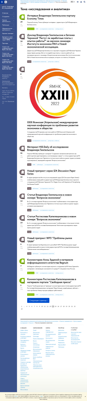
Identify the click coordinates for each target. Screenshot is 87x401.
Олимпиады (36, 336)
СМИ (37, 29)
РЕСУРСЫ (61, 328)
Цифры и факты (24, 330)
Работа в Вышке (24, 389)
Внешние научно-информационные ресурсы (50, 354)
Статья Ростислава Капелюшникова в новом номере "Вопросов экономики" (51, 218)
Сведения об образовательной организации (24, 374)
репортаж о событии (53, 61)
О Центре (5, 13)
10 (42, 306)
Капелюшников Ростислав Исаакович (7, 82)
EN (74, 1)
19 (66, 306)
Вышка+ (35, 341)
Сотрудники (5, 16)
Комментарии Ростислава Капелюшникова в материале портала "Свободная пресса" (51, 280)
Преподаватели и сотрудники (24, 341)
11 (45, 306)
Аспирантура (36, 347)
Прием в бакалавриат (38, 338)
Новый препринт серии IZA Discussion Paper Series (51, 172)
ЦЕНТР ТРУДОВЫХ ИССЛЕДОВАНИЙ (8, 7)
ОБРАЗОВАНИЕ (37, 328)
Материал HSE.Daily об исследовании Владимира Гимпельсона (47, 148)
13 (50, 306)
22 (74, 306)
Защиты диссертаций (51, 344)
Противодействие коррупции (24, 359)
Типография (61, 340)
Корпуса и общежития (23, 345)
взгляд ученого (59, 29)
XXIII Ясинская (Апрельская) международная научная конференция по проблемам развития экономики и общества (52, 125)
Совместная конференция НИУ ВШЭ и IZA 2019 (7, 54)
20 (69, 306)
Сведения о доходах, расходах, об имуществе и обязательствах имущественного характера (25, 366)
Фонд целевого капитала (24, 355)
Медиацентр (61, 342)
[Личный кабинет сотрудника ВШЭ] (81, 2)
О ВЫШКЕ (23, 328)
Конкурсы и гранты (50, 350)
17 (61, 306)
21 (72, 306)
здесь (16, 396)
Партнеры (5, 43)
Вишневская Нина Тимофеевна (6, 75)
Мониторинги (49, 338)
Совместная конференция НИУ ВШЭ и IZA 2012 (7, 67)
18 (64, 306)
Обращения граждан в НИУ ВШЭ (25, 351)
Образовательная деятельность (7, 29)
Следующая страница (37, 300)
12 (47, 306)
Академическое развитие (49, 347)
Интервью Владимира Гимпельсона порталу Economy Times (51, 17)
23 (22, 309)
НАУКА (48, 328)
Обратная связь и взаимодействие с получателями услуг (38, 366)
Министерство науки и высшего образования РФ (76, 334)
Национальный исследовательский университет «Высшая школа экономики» (39, 321)
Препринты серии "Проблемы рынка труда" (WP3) (7, 38)
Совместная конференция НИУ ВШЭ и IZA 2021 (7, 48)
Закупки (22, 348)
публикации (40, 164)
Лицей (34, 330)
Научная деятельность (6, 20)
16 (58, 306)
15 (55, 306)
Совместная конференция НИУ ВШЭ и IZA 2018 (7, 61)
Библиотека (61, 330)
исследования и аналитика (47, 29)
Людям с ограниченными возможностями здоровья (24, 381)
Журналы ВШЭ (62, 344)
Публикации (5, 25)
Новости (31, 323)
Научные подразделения (66, 321)
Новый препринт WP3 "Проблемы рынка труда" (49, 239)
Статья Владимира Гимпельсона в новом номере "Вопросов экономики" (49, 196)
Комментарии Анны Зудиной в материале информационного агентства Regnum (50, 261)
